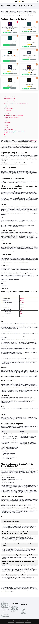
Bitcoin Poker (8, 113)
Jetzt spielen (7, 32)
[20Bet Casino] (29, 25)
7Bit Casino (22, 307)
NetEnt (7, 125)
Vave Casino (22, 302)
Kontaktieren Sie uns (11, 622)
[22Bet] (10, 39)
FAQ (4, 134)
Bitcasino (23, 610)
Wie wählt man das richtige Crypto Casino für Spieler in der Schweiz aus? (16, 103)
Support (5, 120)
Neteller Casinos (14, 611)
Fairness (7, 105)
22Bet (21, 311)
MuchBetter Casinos (14, 609)
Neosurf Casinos (14, 608)
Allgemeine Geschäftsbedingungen (19, 622)
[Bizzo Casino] (29, 68)
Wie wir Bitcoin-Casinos (28, 622)
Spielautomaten (19, 224)
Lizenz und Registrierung (10, 100)
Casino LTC (22, 304)
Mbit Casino (22, 300)
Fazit (5, 136)
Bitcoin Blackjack (8, 110)
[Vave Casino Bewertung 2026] (10, 54)
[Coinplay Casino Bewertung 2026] (29, 54)
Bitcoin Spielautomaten (9, 108)
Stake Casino (23, 613)
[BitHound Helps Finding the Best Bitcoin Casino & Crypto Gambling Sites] (19, 1)
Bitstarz (21, 309)
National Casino (23, 612)
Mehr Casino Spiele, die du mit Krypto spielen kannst (14, 115)
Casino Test (14, 32)
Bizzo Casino (23, 611)
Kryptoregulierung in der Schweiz (9, 98)
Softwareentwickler (7, 122)
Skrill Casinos (14, 612)
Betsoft (7, 127)
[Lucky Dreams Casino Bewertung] (10, 68)
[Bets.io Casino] (29, 39)
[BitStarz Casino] (29, 81)
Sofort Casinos (14, 606)
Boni (6, 118)
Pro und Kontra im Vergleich (8, 129)
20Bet (24, 609)
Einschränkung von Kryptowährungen (12, 101)
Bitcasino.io (22, 298)
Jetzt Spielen (26, 74)
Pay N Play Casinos (14, 610)
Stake (21, 313)
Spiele (7, 106)
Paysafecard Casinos (14, 607)
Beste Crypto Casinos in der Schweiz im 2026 (11, 117)
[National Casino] (10, 81)
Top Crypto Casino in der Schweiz (9, 96)
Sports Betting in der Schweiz (9, 132)
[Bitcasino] (10, 25)
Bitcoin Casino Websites (33, 140)
